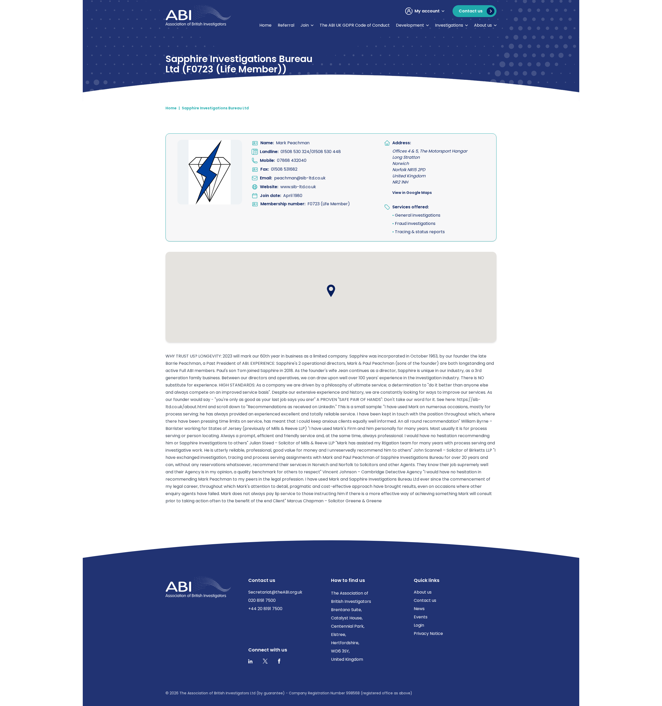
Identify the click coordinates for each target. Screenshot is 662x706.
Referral (286, 25)
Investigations (449, 25)
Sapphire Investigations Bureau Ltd (215, 108)
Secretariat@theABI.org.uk (275, 592)
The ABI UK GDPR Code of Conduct (355, 25)
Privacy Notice (428, 633)
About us (483, 25)
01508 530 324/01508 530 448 (311, 152)
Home (265, 25)
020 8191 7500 (262, 600)
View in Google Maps (412, 192)
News (419, 609)
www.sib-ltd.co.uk (298, 187)
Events (420, 617)
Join (304, 25)
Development (410, 25)
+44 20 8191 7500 (265, 609)
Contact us (425, 600)
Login (419, 625)
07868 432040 (291, 160)
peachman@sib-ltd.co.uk (300, 178)
